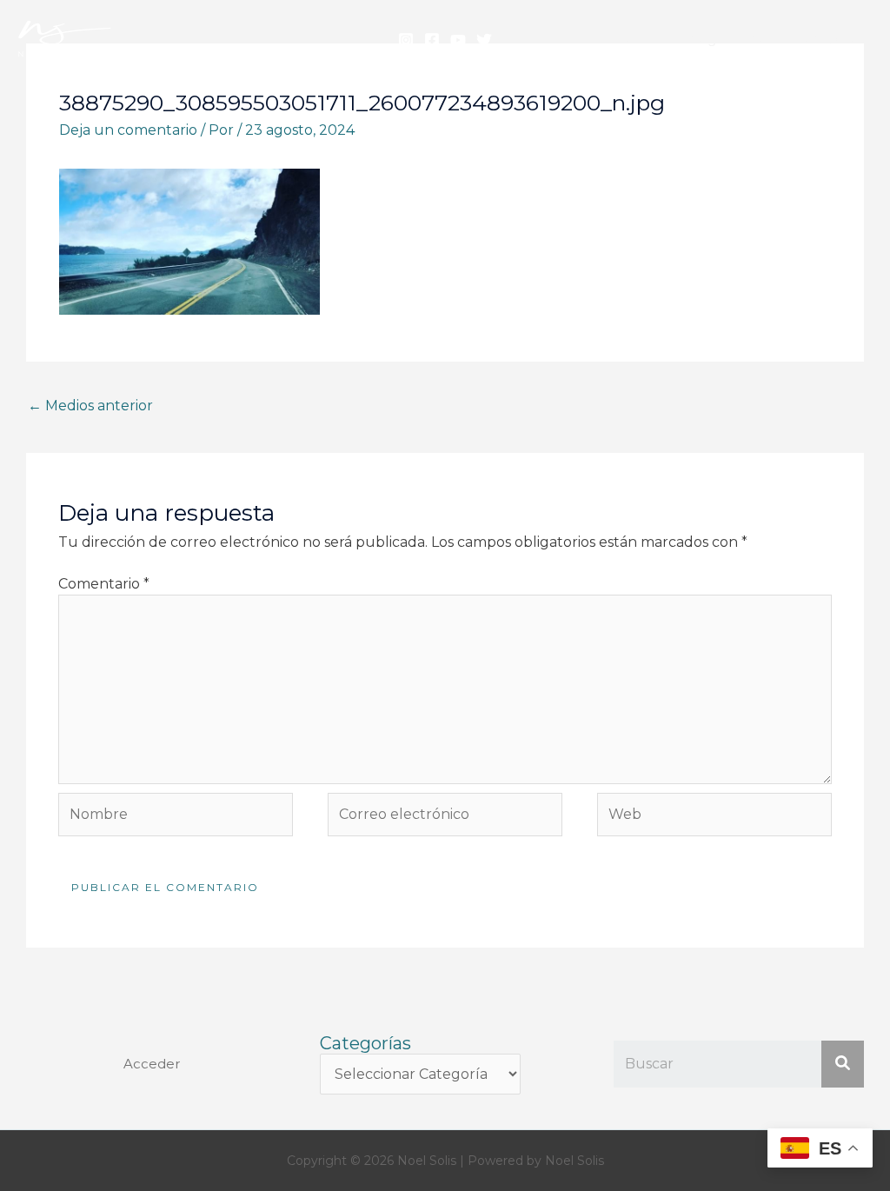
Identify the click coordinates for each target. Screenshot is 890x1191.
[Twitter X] (484, 40)
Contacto (826, 38)
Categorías (365, 1043)
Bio (756, 38)
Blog (700, 38)
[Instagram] (406, 40)
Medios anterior (90, 405)
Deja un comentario (128, 130)
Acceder (151, 1063)
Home (635, 38)
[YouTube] (458, 40)
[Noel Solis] (65, 38)
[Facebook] (432, 40)
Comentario (103, 584)
